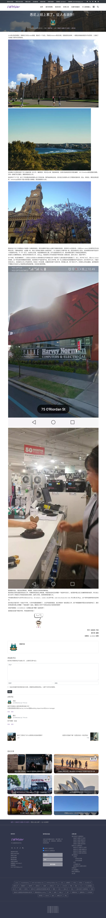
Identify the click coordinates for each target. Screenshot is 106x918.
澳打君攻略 (49, 7)
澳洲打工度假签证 (49, 848)
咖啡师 (30, 885)
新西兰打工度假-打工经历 (80, 847)
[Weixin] (95, 1)
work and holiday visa (37, 882)
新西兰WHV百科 (19, 1)
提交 (9, 692)
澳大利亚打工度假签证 (77, 836)
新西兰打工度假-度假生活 (80, 849)
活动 (59, 889)
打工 (81, 885)
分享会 (75, 856)
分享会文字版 (78, 858)
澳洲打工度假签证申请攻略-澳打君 (23, 892)
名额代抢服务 (51, 1)
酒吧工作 (59, 895)
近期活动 (74, 868)
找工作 (14, 889)
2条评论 (73, 28)
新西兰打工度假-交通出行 (80, 851)
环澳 (50, 892)
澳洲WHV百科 (10, 1)
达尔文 (47, 895)
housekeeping (25, 882)
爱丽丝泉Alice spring (40, 892)
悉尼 (76, 885)
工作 (58, 885)
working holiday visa (51, 882)
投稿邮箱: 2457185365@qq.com (75, 1)
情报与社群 (27, 1)
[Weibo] (93, 1)
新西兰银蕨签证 (76, 871)
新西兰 (26, 889)
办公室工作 (88, 882)
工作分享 (64, 885)
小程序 (44, 885)
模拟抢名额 (42, 1)
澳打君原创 (75, 855)
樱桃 (54, 889)
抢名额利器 (35, 1)
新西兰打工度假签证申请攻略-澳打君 (40, 889)
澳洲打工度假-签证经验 (79, 843)
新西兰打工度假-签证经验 (80, 853)
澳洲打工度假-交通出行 (79, 842)
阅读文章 (58, 7)
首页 (41, 7)
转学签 (40, 895)
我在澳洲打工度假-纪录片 (80, 866)
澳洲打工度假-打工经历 (63, 28)
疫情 (55, 892)
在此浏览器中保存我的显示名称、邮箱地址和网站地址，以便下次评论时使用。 (33, 687)
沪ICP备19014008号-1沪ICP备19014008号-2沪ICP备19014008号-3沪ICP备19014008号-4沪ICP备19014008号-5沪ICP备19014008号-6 (53, 909)
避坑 (53, 895)
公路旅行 (68, 882)
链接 (12, 711)
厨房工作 (15, 885)
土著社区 (37, 885)
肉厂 (68, 892)
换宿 (20, 889)
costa (16, 882)
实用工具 (66, 7)
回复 (8, 711)
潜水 (72, 889)
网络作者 (50, 28)
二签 (61, 882)
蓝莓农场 (82, 892)
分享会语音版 (78, 860)
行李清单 (89, 892)
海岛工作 (66, 889)
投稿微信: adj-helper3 (61, 1)
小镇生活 (51, 885)
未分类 (73, 873)
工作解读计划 (76, 864)
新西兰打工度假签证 (49, 850)
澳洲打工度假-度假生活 (79, 840)
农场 (74, 882)
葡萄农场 (74, 892)
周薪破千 (23, 885)
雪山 (66, 895)
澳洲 (92, 889)
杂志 (74, 862)
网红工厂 (61, 892)
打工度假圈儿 (86, 7)
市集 (71, 885)
